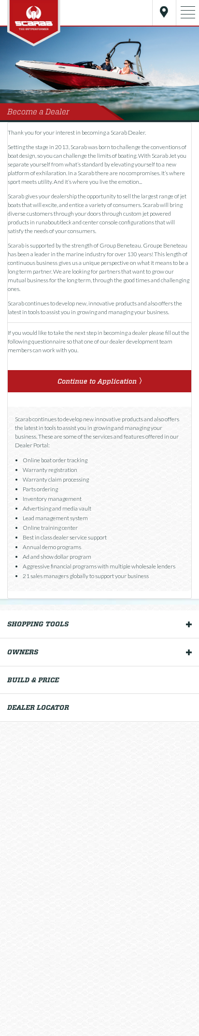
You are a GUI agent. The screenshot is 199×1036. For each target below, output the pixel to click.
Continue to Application (97, 381)
